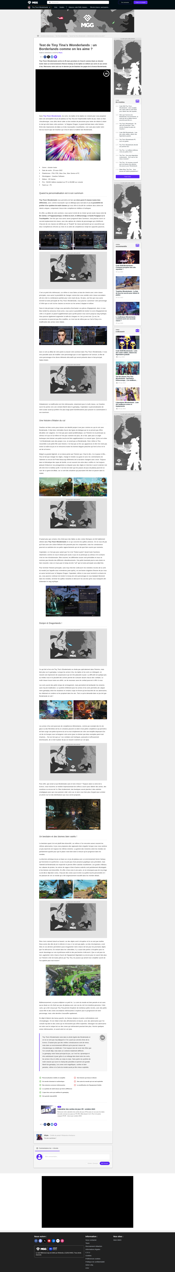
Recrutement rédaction (93, 1246)
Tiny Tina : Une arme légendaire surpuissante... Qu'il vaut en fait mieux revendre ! (128, 157)
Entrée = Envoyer (93, 1163)
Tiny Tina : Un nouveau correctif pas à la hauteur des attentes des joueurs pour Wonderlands (128, 164)
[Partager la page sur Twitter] (48, 56)
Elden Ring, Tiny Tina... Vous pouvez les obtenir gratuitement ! (128, 170)
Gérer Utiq (89, 1265)
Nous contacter (91, 1240)
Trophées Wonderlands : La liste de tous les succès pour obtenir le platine (127, 293)
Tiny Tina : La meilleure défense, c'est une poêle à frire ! (128, 151)
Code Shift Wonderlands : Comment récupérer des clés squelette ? (126, 267)
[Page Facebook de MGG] (36, 1241)
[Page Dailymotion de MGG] (53, 1241)
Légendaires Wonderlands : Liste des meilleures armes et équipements (127, 404)
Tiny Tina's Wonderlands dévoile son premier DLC (128, 145)
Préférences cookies (92, 1259)
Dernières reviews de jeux (47, 36)
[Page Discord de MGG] (40, 1241)
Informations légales (92, 1249)
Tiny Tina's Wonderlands (62, 36)
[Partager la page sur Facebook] (45, 56)
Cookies (88, 1256)
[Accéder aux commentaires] (55, 56)
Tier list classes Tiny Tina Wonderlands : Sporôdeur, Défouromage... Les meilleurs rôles (126, 378)
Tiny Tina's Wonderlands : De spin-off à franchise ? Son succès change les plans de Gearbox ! (127, 126)
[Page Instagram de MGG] (62, 1241)
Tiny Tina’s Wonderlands (52, 116)
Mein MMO (117, 1240)
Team (87, 1243)
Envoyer (105, 1163)
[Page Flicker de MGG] (58, 1241)
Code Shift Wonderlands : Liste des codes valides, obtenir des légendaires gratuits (128, 134)
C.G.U (87, 1252)
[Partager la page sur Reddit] (51, 56)
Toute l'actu (127, 176)
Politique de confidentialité (95, 1262)
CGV (87, 1268)
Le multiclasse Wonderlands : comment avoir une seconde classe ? (126, 318)
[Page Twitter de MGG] (44, 1241)
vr (59, 1106)
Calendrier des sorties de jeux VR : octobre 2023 (76, 1109)
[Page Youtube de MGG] (49, 1241)
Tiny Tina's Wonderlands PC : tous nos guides (127, 140)
